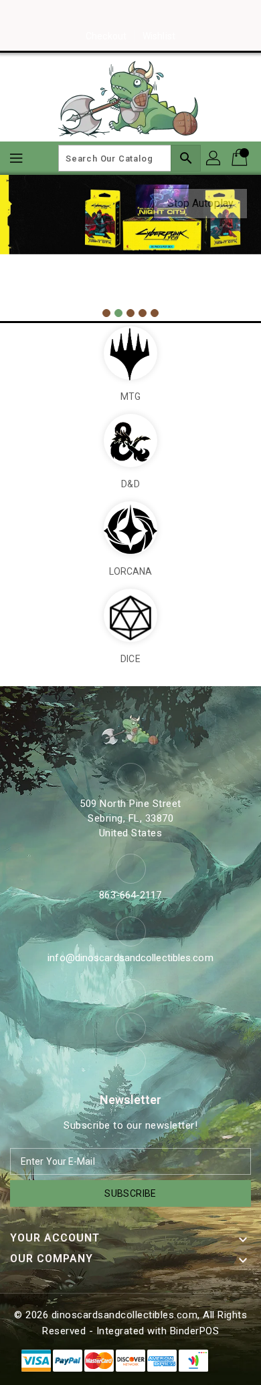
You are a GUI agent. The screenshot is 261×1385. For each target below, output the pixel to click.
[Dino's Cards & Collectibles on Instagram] (130, 15)
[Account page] (214, 158)
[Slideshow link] (130, 214)
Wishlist (159, 36)
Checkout (106, 36)
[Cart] (241, 158)
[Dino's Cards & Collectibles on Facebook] (105, 15)
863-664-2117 (130, 895)
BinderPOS (195, 1331)
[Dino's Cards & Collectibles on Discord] (156, 15)
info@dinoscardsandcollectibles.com (130, 958)
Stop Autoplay (200, 203)
